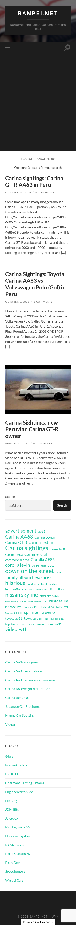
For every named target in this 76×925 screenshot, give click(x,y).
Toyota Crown (34, 624)
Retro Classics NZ (18, 854)
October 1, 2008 (17, 301)
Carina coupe (44, 537)
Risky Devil (13, 862)
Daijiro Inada (39, 565)
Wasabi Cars (14, 880)
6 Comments (43, 301)
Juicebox (11, 818)
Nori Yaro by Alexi (18, 836)
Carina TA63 (14, 555)
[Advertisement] (38, 113)
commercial (35, 554)
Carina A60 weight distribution (27, 689)
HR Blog (11, 801)
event (59, 572)
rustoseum (58, 601)
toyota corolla (14, 624)
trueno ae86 (53, 624)
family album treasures (28, 577)
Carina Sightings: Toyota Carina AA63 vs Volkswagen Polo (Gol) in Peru (35, 284)
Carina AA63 (19, 536)
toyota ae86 (13, 618)
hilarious (15, 582)
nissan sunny (11, 601)
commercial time (17, 560)
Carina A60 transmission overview (30, 680)
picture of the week (30, 601)
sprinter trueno (39, 612)
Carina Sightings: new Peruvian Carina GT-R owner (31, 429)
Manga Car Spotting (19, 715)
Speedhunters (15, 871)
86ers (9, 756)
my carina (41, 589)
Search (10, 496)
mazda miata (28, 589)
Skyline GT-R (62, 607)
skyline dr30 (47, 607)
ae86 (41, 531)
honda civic (33, 584)
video (11, 629)
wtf (22, 629)
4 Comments (44, 192)
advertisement (21, 530)
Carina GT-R (16, 542)
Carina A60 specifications (23, 671)
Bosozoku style (16, 765)
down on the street (29, 570)
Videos (10, 724)
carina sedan (41, 542)
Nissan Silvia (56, 589)
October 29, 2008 (18, 192)
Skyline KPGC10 (13, 613)
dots (51, 565)
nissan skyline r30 (49, 595)
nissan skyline (21, 594)
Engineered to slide (19, 792)
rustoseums (13, 607)
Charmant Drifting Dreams (24, 783)
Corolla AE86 (43, 559)
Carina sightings (26, 547)
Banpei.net (38, 13)
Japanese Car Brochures (22, 706)
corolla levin (17, 565)
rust (45, 601)
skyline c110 (31, 607)
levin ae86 (12, 589)
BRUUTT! (12, 774)
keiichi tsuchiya (49, 584)
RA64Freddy (14, 845)
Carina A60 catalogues (21, 662)
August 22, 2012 (17, 443)
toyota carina (36, 618)
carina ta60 (57, 549)
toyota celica (57, 618)
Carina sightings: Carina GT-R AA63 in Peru (34, 181)
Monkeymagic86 (17, 827)
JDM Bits (12, 809)
